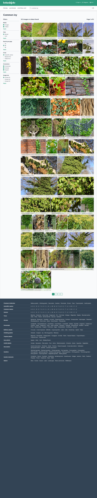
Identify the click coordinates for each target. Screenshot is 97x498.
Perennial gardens (85, 352)
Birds (32, 360)
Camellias (46, 319)
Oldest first (7, 58)
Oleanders (89, 319)
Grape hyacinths (56, 330)
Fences (39, 356)
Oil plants (68, 343)
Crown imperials (41, 330)
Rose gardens (34, 353)
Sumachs (59, 316)
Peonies (87, 325)
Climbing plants (43, 303)
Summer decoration (51, 347)
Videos (6, 26)
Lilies (66, 330)
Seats (48, 358)
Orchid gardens (76, 352)
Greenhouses (67, 356)
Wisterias (56, 333)
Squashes (79, 343)
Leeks (62, 330)
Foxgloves (82, 323)
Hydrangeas (82, 319)
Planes (40, 316)
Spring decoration (35, 347)
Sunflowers (69, 327)
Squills (77, 330)
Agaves (32, 340)
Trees (73, 303)
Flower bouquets (62, 346)
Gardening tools (59, 356)
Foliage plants (46, 335)
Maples (79, 315)
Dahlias (71, 323)
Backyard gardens (45, 350)
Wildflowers (68, 360)
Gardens (57, 303)
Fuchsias (68, 319)
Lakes (45, 360)
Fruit (50, 343)
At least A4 (7, 79)
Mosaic (6, 34)
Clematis (33, 333)
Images (7, 25)
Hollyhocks (43, 325)
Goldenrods (89, 323)
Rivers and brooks (59, 360)
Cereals (33, 343)
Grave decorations (72, 346)
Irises (48, 325)
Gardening (51, 356)
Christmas (44, 346)
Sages (55, 327)
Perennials (63, 303)
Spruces (53, 316)
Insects (41, 360)
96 (5, 47)
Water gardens (63, 353)
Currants (52, 319)
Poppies (44, 327)
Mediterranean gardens (55, 352)
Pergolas (33, 358)
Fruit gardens (81, 350)
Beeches (33, 315)
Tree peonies (62, 321)
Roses (48, 321)
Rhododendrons (35, 321)
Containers (33, 356)
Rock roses (43, 321)
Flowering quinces (59, 319)
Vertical (7, 68)
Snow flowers (54, 321)
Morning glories (49, 333)
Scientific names (9, 55)
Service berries (46, 316)
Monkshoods (74, 325)
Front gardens (73, 350)
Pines (36, 316)
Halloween (80, 346)
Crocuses (33, 330)
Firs (57, 315)
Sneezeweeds (61, 327)
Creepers (38, 333)
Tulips (81, 330)
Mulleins (81, 325)
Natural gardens (66, 352)
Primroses (50, 327)
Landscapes (51, 360)
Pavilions (88, 356)
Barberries (33, 319)
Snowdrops (71, 330)
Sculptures (43, 358)
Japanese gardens (43, 352)
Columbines (51, 323)
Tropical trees (42, 337)
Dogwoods (52, 315)
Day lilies (76, 323)
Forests (36, 360)
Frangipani (54, 335)
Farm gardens (64, 350)
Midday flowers (47, 340)
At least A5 (7, 77)
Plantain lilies (38, 327)
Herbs (54, 343)
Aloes (37, 340)
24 (5, 43)
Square (7, 70)
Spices (73, 343)
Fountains (44, 356)
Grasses (33, 325)
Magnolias (73, 315)
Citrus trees (45, 315)
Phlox (32, 327)
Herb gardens (34, 352)
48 (5, 45)
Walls (52, 358)
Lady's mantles (54, 325)
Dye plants (38, 343)
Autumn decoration (36, 346)
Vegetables (85, 343)
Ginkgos (67, 315)
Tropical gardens (43, 353)
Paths (83, 356)
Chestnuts (38, 315)
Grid (6, 36)
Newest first (8, 56)
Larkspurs (61, 325)
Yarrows (75, 327)
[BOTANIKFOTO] (9, 3)
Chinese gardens (56, 350)
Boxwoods (40, 319)
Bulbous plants (34, 303)
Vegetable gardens (53, 353)
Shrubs (69, 303)
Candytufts (33, 323)
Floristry (54, 346)
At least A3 (7, 81)
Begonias (33, 335)
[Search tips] (93, 8)
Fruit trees (61, 315)
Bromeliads (39, 335)
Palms (64, 335)
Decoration (51, 303)
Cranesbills (65, 323)
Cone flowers (58, 323)
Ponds (38, 358)
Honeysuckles (74, 319)
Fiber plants (45, 343)
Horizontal (7, 66)
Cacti (40, 340)
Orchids (60, 335)
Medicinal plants (61, 343)
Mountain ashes (86, 315)
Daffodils (48, 330)
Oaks (32, 316)
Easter (49, 346)
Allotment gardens (35, 350)
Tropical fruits (34, 337)
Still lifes (43, 347)
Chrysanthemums (41, 323)
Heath (37, 325)
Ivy (42, 333)
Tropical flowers (81, 335)
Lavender (68, 325)
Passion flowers (71, 335)
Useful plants (87, 303)
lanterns (79, 356)
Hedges (74, 356)
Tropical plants (79, 303)
